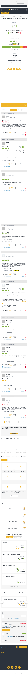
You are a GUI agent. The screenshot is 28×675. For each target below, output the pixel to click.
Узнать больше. (20, 3)
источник (22, 134)
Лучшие (15, 537)
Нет (14, 132)
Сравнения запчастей (5, 655)
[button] (1, 602)
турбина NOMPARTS (14, 618)
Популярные (4, 459)
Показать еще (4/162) (14, 586)
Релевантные (13, 109)
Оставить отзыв (14, 433)
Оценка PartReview (11, 649)
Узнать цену (17, 270)
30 (23, 421)
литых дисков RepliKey (8, 636)
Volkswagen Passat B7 (11, 305)
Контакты (17, 649)
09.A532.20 (11, 270)
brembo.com (15, 58)
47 (25, 47)
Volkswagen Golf (10, 361)
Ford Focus (9, 184)
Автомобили (3, 661)
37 (21, 47)
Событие (23, 633)
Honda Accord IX (10, 411)
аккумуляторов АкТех (7, 626)
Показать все (14, 495)
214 (11, 47)
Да (10, 132)
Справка (2, 649)
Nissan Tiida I (9, 239)
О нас (6, 649)
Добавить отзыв (5, 12)
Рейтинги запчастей (4, 654)
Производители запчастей (6, 659)
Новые (19, 109)
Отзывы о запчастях (5, 657)
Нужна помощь (22, 623)
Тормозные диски (10, 113)
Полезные (24, 109)
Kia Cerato (9, 268)
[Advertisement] (14, 87)
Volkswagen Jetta (10, 160)
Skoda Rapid (9, 385)
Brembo (3, 113)
